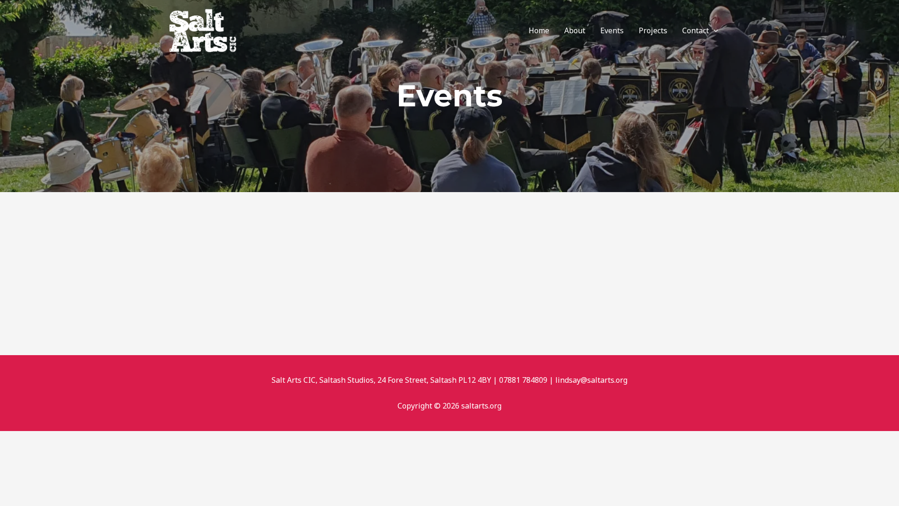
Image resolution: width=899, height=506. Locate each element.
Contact (695, 30)
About (574, 30)
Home (539, 30)
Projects (653, 30)
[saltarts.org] (204, 29)
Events (612, 30)
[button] (713, 30)
